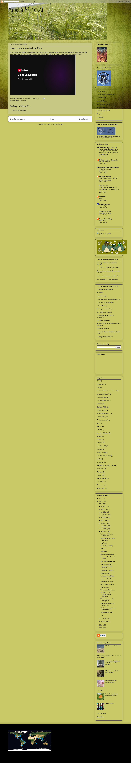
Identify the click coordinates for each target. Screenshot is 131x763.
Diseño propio (105, 573)
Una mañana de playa (108, 561)
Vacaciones (100, 488)
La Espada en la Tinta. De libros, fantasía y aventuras (108, 148)
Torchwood (100, 485)
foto (98, 423)
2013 (101, 498)
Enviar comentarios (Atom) (54, 124)
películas (100, 462)
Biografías (100, 384)
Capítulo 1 (104, 543)
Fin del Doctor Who (107, 612)
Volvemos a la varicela (108, 590)
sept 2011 (104, 515)
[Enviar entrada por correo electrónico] (43, 98)
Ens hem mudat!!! (104, 161)
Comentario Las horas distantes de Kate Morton (112, 662)
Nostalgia (100, 449)
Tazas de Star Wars (107, 579)
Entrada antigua (84, 119)
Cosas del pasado (103, 400)
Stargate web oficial (103, 111)
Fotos (99, 426)
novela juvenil (101, 452)
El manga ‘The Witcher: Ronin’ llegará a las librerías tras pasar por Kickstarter (108, 152)
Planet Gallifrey (102, 107)
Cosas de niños (102, 397)
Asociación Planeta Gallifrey (109, 167)
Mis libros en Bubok (103, 104)
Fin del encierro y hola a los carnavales (108, 608)
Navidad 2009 (101, 446)
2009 (101, 628)
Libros (99, 429)
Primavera (104, 551)
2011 (101, 504)
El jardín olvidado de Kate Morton (112, 671)
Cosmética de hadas (105, 213)
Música (99, 439)
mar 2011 (104, 531)
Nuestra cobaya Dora (104, 456)
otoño (99, 459)
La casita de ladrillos (107, 576)
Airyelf (74, 759)
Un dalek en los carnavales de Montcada (106, 594)
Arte (98, 381)
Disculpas (100, 690)
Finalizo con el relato (112, 646)
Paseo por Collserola (107, 570)
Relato (99, 475)
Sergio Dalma (101, 478)
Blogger (91, 759)
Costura (99, 404)
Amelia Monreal (25, 9)
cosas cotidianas (102, 394)
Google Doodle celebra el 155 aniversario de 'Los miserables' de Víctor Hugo (109, 189)
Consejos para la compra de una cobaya (106, 565)
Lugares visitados (102, 433)
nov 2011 (104, 509)
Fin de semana (102, 420)
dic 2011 (104, 506)
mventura (102, 196)
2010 (101, 625)
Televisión (23, 100)
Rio (102, 615)
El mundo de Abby (105, 219)
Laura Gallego (101, 101)
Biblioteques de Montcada (108, 160)
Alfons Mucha (109, 703)
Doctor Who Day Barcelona (106, 94)
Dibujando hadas (105, 211)
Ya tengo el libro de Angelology (107, 535)
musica (99, 436)
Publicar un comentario (19, 110)
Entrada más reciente (17, 119)
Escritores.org (101, 97)
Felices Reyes (103, 206)
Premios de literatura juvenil (106, 465)
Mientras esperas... (105, 176)
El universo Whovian (107, 554)
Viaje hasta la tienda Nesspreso (107, 599)
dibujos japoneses (103, 413)
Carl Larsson (105, 587)
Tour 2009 (100, 117)
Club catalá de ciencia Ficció (106, 391)
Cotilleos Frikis (101, 407)
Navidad (99, 442)
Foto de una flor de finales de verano (111, 694)
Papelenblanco (104, 186)
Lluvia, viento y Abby (107, 584)
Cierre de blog (101, 713)
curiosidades (101, 410)
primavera (100, 469)
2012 (101, 501)
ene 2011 (104, 621)
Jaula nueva (102, 220)
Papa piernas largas (107, 581)
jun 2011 (104, 523)
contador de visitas (103, 235)
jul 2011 (103, 520)
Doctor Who (101, 91)
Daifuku (103, 548)
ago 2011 (104, 517)
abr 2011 (104, 529)
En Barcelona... (104, 204)
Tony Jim (100, 114)
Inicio (52, 119)
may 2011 (104, 526)
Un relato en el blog (107, 546)
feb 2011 (104, 619)
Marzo (101, 198)
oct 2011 (104, 512)
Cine (17, 100)
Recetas (99, 472)
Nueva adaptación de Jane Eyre (107, 604)
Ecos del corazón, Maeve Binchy (111, 681)
